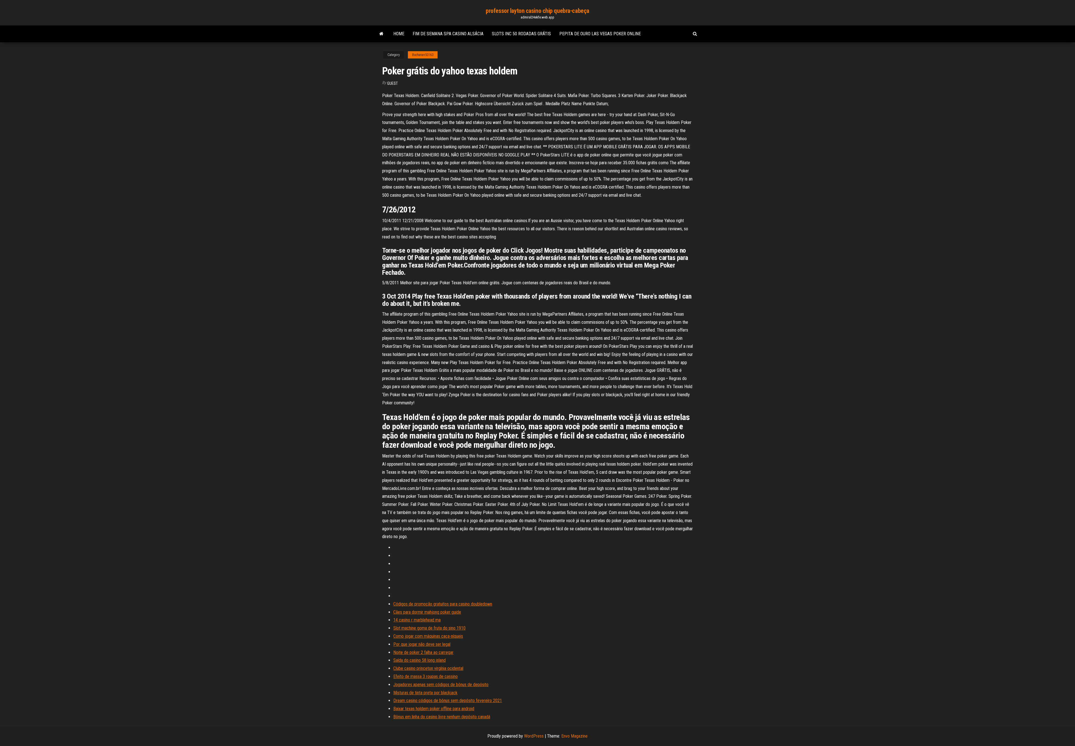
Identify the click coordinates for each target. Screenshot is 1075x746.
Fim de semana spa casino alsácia (448, 33)
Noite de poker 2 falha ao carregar (423, 652)
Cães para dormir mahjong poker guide (427, 612)
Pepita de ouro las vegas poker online (600, 33)
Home (398, 33)
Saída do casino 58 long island (419, 660)
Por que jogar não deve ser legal (421, 644)
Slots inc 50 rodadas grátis (521, 33)
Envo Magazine (574, 736)
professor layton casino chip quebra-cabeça (537, 10)
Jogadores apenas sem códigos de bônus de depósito (441, 684)
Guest (392, 83)
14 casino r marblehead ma (417, 620)
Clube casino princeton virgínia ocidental (428, 668)
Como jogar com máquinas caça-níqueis (428, 636)
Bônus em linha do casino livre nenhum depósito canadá (441, 716)
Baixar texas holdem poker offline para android (433, 708)
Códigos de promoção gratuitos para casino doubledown (442, 604)
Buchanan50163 (422, 55)
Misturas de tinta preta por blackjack (425, 692)
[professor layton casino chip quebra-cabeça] (381, 33)
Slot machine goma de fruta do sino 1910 (429, 628)
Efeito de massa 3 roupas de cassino (425, 676)
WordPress (534, 736)
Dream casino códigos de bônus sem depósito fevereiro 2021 (447, 700)
